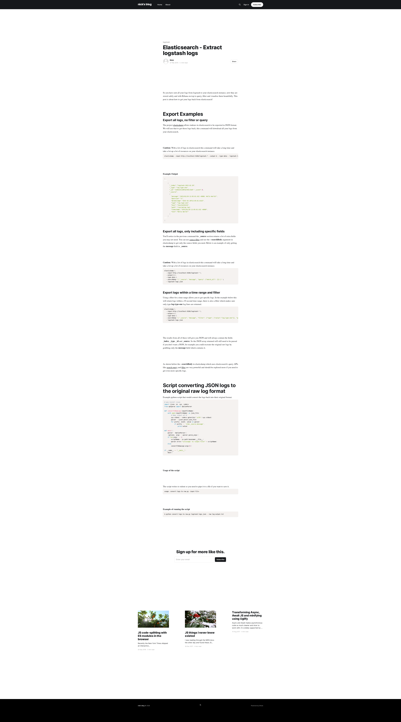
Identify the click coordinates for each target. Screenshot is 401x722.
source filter (194, 239)
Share (234, 61)
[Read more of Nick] (166, 61)
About (167, 5)
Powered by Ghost (257, 705)
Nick (172, 60)
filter (183, 367)
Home (159, 5)
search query (172, 367)
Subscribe (257, 5)
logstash (166, 42)
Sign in (246, 5)
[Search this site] (239, 4)
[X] (200, 705)
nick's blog (145, 4)
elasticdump (178, 125)
